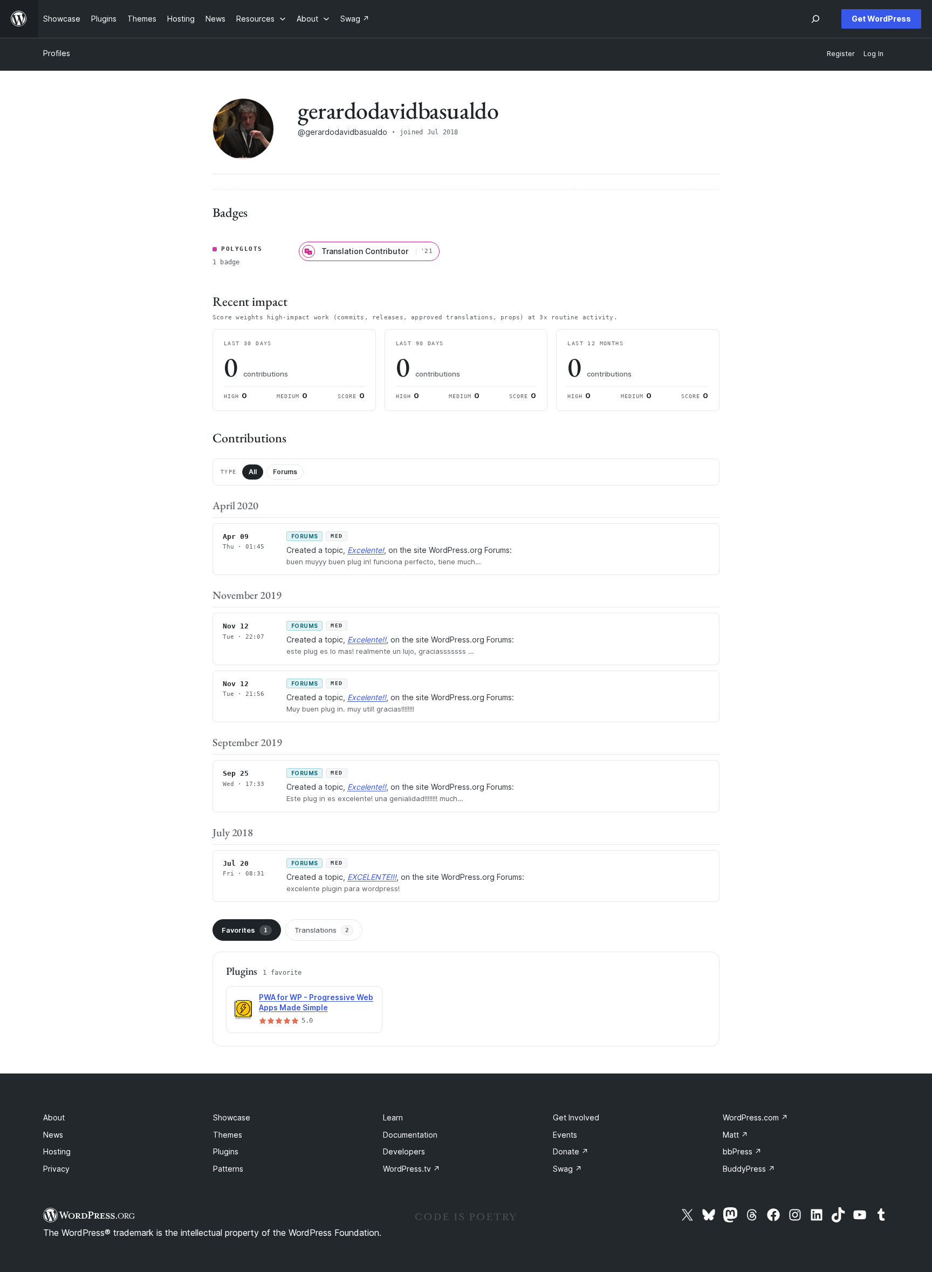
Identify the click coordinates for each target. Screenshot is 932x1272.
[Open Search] (815, 19)
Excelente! (365, 550)
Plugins (225, 1151)
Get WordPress (881, 18)
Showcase (231, 1117)
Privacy (56, 1168)
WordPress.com (755, 1117)
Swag (567, 1168)
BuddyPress (749, 1168)
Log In (873, 54)
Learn (393, 1117)
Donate (570, 1151)
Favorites (245, 930)
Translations (321, 930)
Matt (735, 1134)
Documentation (410, 1134)
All (253, 472)
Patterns (228, 1168)
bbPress (742, 1151)
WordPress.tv (411, 1168)
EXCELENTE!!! (371, 876)
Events (565, 1134)
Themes (227, 1134)
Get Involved (576, 1117)
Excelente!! (366, 639)
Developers (404, 1151)
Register (841, 54)
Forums (285, 472)
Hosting (57, 1151)
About (54, 1117)
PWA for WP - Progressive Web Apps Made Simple (316, 1002)
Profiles (56, 53)
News (53, 1134)
